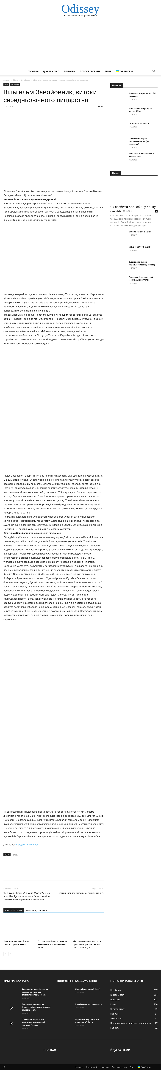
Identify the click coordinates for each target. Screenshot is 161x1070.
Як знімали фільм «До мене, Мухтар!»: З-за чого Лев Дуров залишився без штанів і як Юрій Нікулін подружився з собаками (26, 896)
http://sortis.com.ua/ (26, 844)
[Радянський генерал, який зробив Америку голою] (118, 281)
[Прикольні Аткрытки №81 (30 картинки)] (118, 97)
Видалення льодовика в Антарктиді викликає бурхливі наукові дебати (36, 1007)
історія (15, 855)
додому (6, 80)
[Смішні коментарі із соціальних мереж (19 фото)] (118, 266)
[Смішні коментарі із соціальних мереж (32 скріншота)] (118, 142)
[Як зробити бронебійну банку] (134, 191)
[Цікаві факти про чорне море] (65, 1008)
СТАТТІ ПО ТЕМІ (13, 910)
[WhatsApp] (28, 113)
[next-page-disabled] (10, 954)
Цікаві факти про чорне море (88, 1004)
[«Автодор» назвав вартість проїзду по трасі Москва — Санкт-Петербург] (88, 928)
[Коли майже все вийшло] (118, 235)
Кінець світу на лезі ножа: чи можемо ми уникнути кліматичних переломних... (35, 992)
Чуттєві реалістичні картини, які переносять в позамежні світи (52, 944)
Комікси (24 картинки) (139, 123)
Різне (108, 71)
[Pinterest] (21, 113)
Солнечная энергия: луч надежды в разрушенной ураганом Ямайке (33, 1022)
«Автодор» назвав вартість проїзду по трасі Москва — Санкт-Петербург (87, 944)
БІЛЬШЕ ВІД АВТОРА (36, 910)
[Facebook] (6, 113)
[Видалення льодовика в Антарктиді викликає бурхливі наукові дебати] (11, 1008)
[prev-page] (5, 954)
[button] (154, 71)
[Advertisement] (80, 44)
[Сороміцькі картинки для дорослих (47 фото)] (65, 1023)
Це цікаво (25, 80)
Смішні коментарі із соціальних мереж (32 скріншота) (139, 141)
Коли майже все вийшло (140, 232)
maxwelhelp (115, 211)
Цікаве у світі (51, 71)
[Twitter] (14, 113)
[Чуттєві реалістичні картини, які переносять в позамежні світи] (53, 928)
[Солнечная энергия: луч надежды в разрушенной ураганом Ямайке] (11, 1023)
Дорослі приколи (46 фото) (87, 989)
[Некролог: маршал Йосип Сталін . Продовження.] (19, 928)
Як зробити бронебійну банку (133, 207)
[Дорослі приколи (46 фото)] (65, 993)
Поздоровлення (90, 71)
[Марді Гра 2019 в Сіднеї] (118, 250)
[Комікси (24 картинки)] (118, 127)
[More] (35, 113)
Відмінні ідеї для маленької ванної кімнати (81, 893)
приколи (69, 71)
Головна (33, 71)
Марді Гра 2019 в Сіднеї (140, 247)
